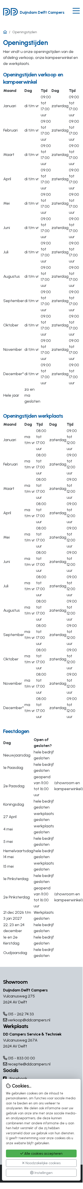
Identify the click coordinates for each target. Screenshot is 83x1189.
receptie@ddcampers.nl (28, 1064)
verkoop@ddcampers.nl (28, 1020)
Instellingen (43, 1173)
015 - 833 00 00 (21, 1058)
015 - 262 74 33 (20, 1014)
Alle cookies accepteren (43, 1153)
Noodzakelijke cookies (43, 1163)
